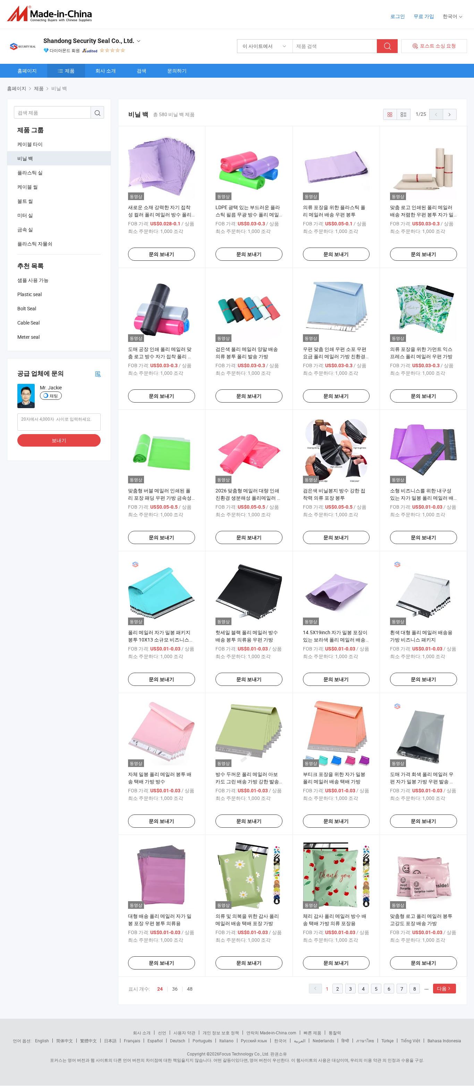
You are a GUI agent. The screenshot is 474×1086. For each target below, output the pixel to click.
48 (190, 988)
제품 (70, 70)
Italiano (226, 1040)
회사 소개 (105, 70)
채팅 (54, 395)
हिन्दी (345, 1040)
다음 (442, 988)
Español (155, 1040)
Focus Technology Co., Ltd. (244, 1054)
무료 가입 (424, 16)
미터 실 (25, 215)
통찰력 (335, 1032)
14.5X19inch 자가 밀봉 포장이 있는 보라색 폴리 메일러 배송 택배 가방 (335, 639)
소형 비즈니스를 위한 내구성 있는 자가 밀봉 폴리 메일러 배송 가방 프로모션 (422, 497)
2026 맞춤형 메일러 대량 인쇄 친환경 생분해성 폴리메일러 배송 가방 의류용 (248, 497)
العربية (299, 1040)
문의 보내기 (161, 254)
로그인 (397, 16)
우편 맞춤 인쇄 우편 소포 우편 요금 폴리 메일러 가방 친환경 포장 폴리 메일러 (334, 356)
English (42, 1040)
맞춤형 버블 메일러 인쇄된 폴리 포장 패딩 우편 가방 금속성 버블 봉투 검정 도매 (160, 497)
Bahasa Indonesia (444, 1040)
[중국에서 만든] (51, 14)
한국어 (280, 1040)
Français (132, 1040)
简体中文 (64, 1040)
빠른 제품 (312, 1032)
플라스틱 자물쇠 (34, 243)
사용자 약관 (184, 1032)
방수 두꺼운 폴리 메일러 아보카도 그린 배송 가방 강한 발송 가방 (247, 781)
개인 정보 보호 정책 (221, 1032)
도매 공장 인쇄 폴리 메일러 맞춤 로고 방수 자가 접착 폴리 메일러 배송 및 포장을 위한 (160, 356)
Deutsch (177, 1040)
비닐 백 (25, 158)
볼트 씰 (25, 201)
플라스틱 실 (30, 172)
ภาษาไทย (365, 1040)
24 (160, 989)
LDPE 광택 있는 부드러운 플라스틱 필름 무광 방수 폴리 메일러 (247, 214)
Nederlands (323, 1040)
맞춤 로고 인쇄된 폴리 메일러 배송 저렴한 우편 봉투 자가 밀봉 (422, 214)
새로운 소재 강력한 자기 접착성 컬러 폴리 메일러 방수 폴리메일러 (160, 214)
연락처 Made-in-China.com (271, 1032)
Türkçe (387, 1040)
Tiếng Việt (410, 1040)
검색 (141, 70)
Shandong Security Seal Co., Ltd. (88, 40)
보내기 (59, 440)
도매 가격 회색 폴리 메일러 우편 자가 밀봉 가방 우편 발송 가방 (422, 781)
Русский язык (254, 1040)
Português (202, 1040)
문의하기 (177, 70)
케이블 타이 (30, 144)
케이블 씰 (27, 186)
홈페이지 (27, 70)
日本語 (110, 1040)
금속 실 (25, 229)
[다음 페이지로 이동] (449, 114)
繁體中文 (88, 1040)
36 (175, 988)
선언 (162, 1032)
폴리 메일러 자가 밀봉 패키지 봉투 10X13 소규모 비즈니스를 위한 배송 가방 (161, 639)
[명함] (98, 373)
